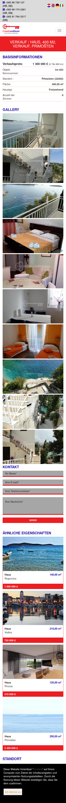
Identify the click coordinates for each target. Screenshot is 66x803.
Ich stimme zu (13, 792)
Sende (33, 520)
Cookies (37, 769)
